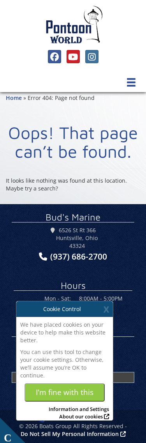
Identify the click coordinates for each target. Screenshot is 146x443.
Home (14, 97)
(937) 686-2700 (78, 256)
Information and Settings (79, 409)
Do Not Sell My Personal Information (70, 434)
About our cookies (81, 416)
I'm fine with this (64, 392)
